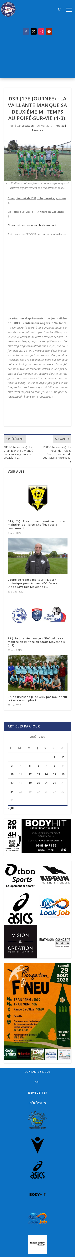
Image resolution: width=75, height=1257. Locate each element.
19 (30, 783)
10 (11, 774)
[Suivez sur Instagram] (41, 31)
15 (54, 774)
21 (46, 783)
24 (11, 791)
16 (62, 774)
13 (38, 774)
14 (46, 774)
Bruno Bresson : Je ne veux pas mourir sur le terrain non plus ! (38, 698)
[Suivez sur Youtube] (49, 31)
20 (38, 783)
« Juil (11, 808)
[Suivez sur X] (34, 31)
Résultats (37, 130)
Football (61, 125)
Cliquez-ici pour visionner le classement (32, 225)
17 (11, 783)
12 (30, 774)
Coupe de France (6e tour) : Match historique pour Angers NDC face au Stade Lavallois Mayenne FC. (33, 583)
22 (54, 783)
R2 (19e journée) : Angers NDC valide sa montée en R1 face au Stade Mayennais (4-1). (36, 642)
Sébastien (28, 125)
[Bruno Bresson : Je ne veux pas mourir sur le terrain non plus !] (38, 673)
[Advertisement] (37, 58)
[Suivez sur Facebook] (26, 31)
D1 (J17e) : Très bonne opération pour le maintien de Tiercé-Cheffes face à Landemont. (36, 524)
